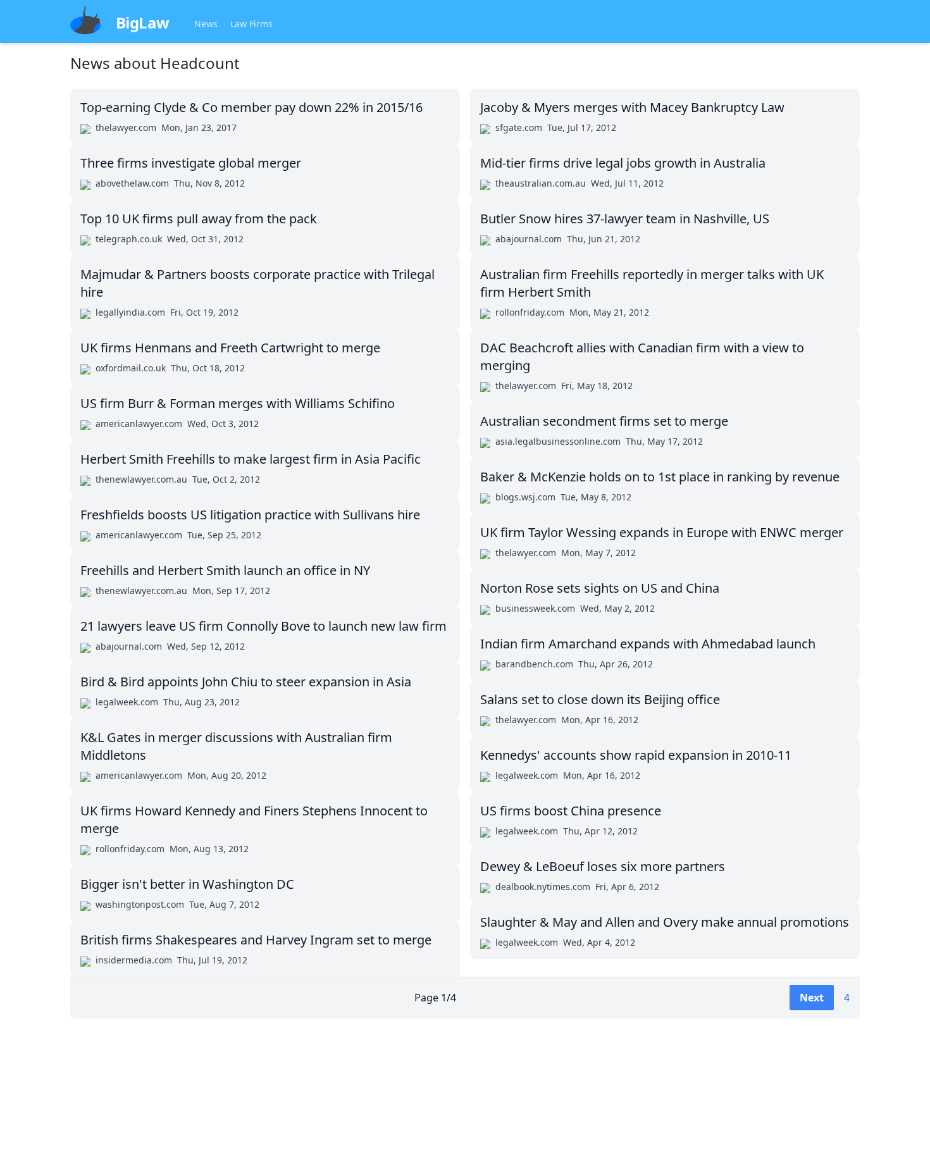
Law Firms (251, 24)
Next (812, 998)
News (206, 24)
